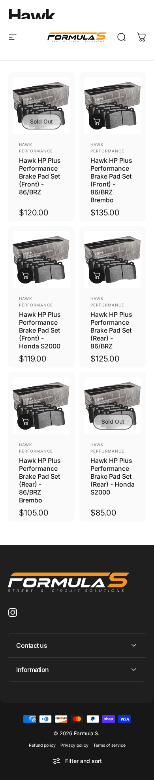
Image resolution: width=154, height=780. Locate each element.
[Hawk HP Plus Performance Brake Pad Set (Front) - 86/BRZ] (41, 105)
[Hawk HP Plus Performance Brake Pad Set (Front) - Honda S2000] (41, 259)
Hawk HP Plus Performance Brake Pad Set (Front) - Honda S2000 (40, 330)
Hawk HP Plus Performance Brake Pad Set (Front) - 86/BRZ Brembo (111, 180)
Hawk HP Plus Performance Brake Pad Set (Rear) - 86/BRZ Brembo (40, 480)
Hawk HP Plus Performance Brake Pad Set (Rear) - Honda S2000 (112, 476)
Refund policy (42, 745)
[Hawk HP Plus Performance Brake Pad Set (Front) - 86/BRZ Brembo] (112, 105)
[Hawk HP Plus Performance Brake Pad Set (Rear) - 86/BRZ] (112, 259)
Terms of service (109, 745)
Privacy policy (74, 745)
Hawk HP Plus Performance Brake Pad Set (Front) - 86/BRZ (40, 176)
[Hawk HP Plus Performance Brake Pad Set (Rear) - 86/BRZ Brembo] (41, 405)
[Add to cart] (97, 121)
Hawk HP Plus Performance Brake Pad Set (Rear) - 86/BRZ (111, 330)
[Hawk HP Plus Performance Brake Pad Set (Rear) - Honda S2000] (112, 405)
